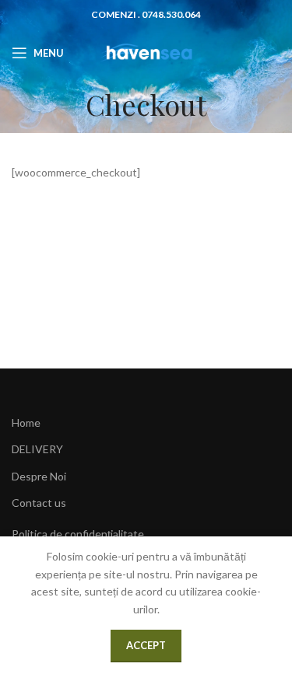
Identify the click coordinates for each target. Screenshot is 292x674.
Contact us (39, 502)
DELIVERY (37, 449)
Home (26, 422)
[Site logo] (146, 51)
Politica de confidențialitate (78, 533)
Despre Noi (39, 476)
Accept (146, 645)
